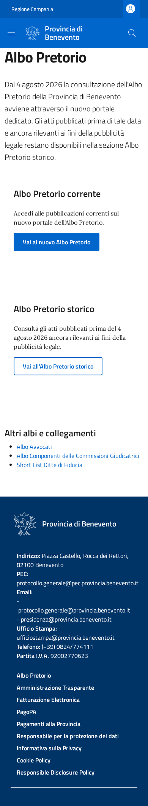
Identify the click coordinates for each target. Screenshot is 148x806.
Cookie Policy (33, 760)
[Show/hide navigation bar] (11, 32)
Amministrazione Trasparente (55, 687)
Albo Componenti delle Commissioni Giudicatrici (78, 455)
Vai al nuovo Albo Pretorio (56, 242)
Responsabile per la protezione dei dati (68, 735)
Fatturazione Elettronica (48, 699)
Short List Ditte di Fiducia (49, 464)
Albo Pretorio (34, 675)
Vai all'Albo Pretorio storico (58, 366)
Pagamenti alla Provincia (48, 723)
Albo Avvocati (34, 446)
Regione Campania (32, 9)
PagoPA (26, 711)
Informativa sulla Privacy (49, 748)
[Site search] (132, 32)
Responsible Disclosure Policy (55, 772)
